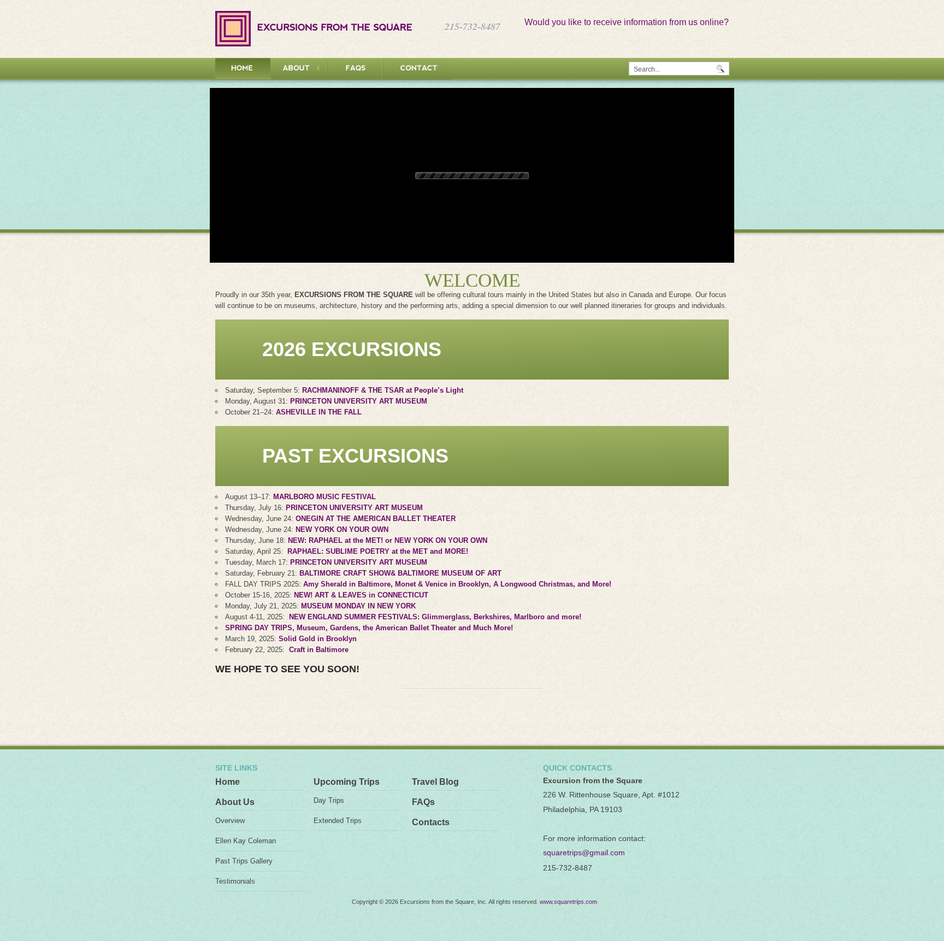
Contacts (431, 822)
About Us (235, 802)
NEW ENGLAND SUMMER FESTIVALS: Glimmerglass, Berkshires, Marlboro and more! (435, 617)
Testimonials (235, 881)
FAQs (423, 802)
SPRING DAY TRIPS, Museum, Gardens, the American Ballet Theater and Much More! (369, 628)
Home (227, 781)
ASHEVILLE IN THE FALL (319, 412)
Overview (230, 820)
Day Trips (329, 800)
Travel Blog (435, 781)
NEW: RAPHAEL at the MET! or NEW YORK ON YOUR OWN (387, 540)
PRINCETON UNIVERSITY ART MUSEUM (358, 401)
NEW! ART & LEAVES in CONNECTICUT (361, 595)
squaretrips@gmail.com (584, 852)
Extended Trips (338, 820)
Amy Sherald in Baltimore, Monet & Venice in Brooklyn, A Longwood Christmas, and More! (457, 584)
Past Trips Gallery (244, 861)
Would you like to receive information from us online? (626, 22)
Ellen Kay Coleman (245, 841)
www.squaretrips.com (568, 901)
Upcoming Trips (347, 781)
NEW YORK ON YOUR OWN (342, 529)
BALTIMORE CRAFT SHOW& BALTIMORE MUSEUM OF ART (400, 573)
